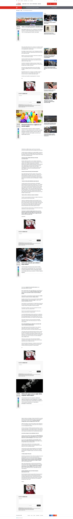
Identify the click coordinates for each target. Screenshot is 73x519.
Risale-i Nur (24, 3)
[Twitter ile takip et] (52, 515)
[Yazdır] (18, 38)
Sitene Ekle (31, 0)
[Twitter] (18, 32)
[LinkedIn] (18, 34)
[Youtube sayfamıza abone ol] (54, 515)
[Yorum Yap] (18, 39)
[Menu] (48, 4)
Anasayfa (29, 515)
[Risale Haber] (18, 3)
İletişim (34, 515)
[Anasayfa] (16, 0)
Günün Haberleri (25, 0)
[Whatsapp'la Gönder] (18, 35)
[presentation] (19, 7)
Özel (28, 3)
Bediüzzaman (34, 3)
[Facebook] (18, 31)
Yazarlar (19, 0)
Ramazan (39, 3)
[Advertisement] (13, 22)
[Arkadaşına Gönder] (18, 36)
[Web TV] (54, 0)
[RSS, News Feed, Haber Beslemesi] (56, 515)
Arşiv (28, 0)
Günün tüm (54, 7)
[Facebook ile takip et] (50, 515)
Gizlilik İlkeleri (37, 515)
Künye (31, 515)
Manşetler (22, 0)
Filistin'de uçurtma (28, 7)
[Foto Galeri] (56, 0)
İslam (31, 3)
